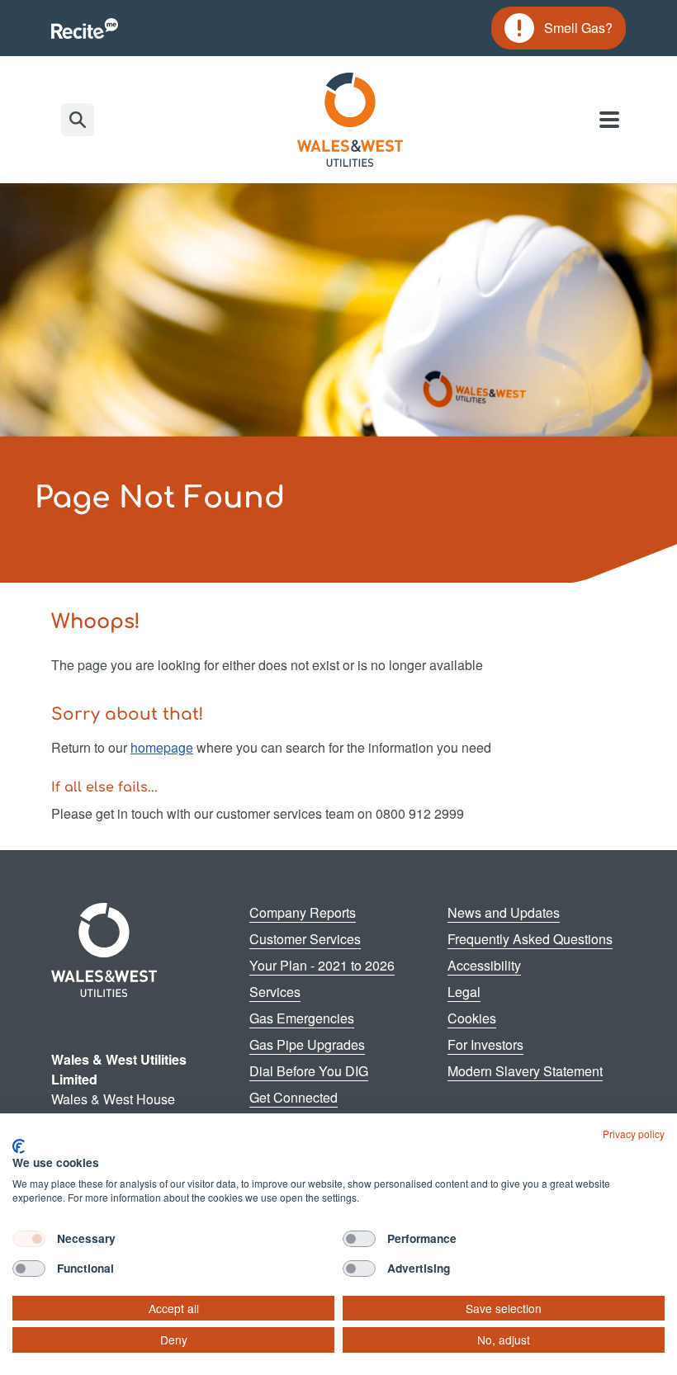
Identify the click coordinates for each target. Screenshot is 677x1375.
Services (275, 991)
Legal (464, 991)
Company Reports (302, 912)
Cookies (471, 1018)
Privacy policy (634, 1134)
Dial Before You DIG (308, 1070)
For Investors (485, 1044)
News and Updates (503, 912)
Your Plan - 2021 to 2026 (322, 965)
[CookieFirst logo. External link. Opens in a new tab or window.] (18, 1146)
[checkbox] (28, 1239)
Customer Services (305, 938)
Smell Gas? (558, 30)
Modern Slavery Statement (525, 1070)
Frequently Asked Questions (530, 938)
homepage (161, 747)
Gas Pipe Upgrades (307, 1044)
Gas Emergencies (301, 1018)
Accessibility (484, 965)
